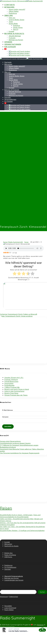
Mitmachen (9, 7)
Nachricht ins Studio (11, 546)
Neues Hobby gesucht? (17, 9)
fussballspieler (9, 385)
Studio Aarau (18, 27)
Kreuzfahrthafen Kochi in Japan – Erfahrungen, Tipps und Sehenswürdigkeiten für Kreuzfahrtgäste (20, 516)
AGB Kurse (8, 557)
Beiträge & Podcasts (14, 33)
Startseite (9, 5)
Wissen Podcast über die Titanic (16, 395)
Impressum (4, 597)
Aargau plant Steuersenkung (10, 441)
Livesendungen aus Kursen (13, 580)
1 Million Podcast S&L (12, 387)
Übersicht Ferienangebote (13, 576)
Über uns (8, 15)
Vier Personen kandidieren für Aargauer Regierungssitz (19, 453)
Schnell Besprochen (11, 381)
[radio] (15, 274)
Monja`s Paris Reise (11, 393)
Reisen (6, 508)
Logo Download (10, 608)
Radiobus (16, 25)
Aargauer (40, 625)
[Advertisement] (23, 340)
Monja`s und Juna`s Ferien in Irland (16, 389)
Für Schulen (10, 47)
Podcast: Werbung (11, 379)
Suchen (42, 592)
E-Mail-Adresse (7, 410)
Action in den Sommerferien (14, 391)
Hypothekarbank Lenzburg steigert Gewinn (15, 443)
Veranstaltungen (12, 44)
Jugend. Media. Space (16, 20)
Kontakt (11, 31)
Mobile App (8, 553)
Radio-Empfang (10, 555)
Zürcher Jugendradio (7, 627)
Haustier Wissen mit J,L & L (13, 377)
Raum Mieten (9, 610)
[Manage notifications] (42, 629)
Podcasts (12, 38)
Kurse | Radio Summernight (13, 242)
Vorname (5, 417)
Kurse (26, 242)
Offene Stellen (14, 11)
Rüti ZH (15, 29)
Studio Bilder (13, 23)
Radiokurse (13, 13)
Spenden (8, 42)
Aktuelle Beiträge (15, 36)
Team (11, 22)
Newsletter (8, 606)
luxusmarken (8, 383)
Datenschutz (13, 597)
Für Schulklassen (10, 567)
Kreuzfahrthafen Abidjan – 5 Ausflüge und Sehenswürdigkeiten (22, 530)
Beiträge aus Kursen (16, 40)
